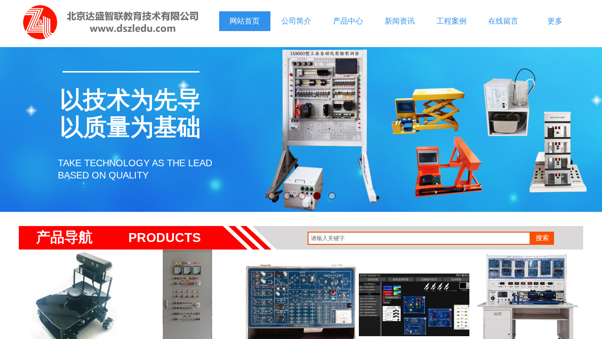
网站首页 (245, 21)
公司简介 (296, 21)
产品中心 (348, 21)
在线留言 (503, 21)
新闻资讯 (400, 21)
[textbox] (419, 238)
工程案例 (451, 21)
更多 (554, 21)
